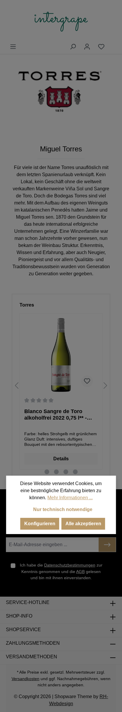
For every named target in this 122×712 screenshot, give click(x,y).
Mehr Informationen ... (70, 497)
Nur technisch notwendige (62, 509)
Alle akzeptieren (83, 523)
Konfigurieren (39, 523)
